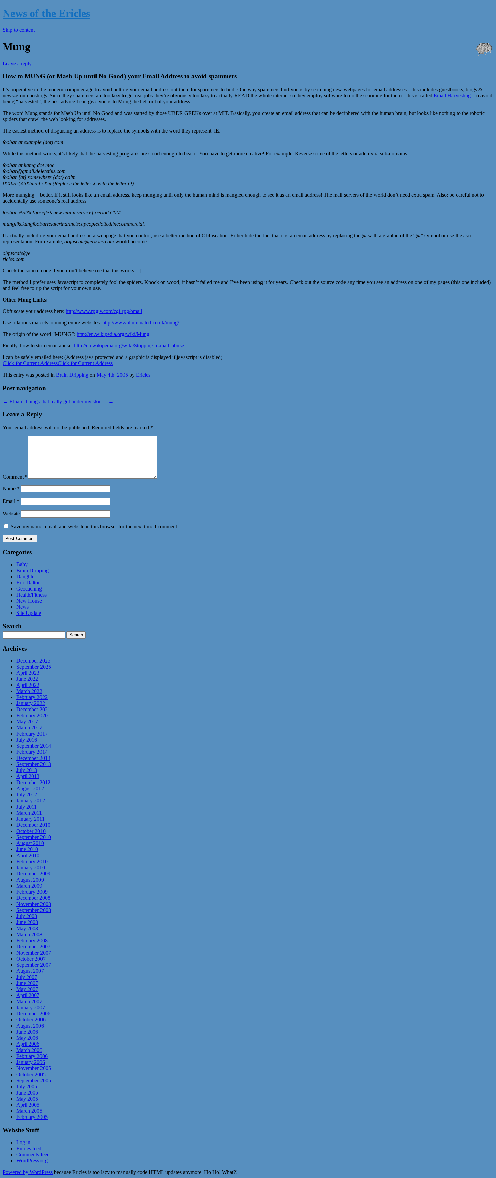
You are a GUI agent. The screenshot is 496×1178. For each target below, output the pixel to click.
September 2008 (33, 910)
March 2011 (29, 813)
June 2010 (27, 849)
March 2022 (29, 691)
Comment (15, 477)
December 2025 (33, 661)
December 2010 (33, 825)
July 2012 (26, 794)
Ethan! (13, 401)
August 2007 (30, 971)
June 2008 (27, 922)
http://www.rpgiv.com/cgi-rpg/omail (104, 311)
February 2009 (32, 892)
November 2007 (33, 953)
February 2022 (32, 697)
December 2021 (33, 709)
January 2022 (30, 703)
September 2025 (33, 667)
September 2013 (33, 764)
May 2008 (27, 928)
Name (11, 488)
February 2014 (32, 752)
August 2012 (30, 788)
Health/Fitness (31, 595)
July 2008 (26, 916)
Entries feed (29, 1148)
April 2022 (27, 685)
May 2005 (27, 1099)
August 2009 (30, 880)
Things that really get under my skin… (69, 401)
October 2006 (31, 1020)
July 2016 (26, 740)
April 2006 (27, 1044)
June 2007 (27, 983)
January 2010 (30, 867)
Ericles (143, 375)
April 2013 (27, 776)
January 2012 (30, 800)
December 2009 (33, 873)
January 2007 (30, 1007)
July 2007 (26, 977)
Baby (22, 564)
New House (29, 601)
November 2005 (33, 1068)
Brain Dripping (72, 375)
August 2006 (30, 1026)
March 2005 (29, 1111)
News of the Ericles (46, 13)
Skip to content (19, 30)
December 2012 (33, 782)
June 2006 (27, 1032)
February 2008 (32, 940)
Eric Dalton (28, 582)
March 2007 (29, 1001)
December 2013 (33, 758)
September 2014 (33, 746)
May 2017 (27, 721)
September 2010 (33, 837)
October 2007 (31, 959)
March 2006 (29, 1050)
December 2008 (33, 898)
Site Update (28, 613)
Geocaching (29, 589)
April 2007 (27, 995)
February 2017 (32, 734)
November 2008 (33, 904)
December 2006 (33, 1013)
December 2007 (33, 946)
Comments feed (33, 1154)
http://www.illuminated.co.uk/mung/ (140, 323)
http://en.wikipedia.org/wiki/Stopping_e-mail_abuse (129, 345)
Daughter (26, 576)
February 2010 (32, 861)
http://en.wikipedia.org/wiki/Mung (113, 334)
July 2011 (26, 807)
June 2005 (27, 1093)
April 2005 (27, 1105)
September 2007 (33, 965)
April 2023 (27, 673)
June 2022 (27, 679)
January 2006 (30, 1062)
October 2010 (31, 831)
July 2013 (26, 770)
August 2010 (30, 843)
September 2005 (33, 1080)
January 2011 (30, 819)
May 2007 (27, 989)
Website (11, 513)
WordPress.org (32, 1160)
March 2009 (29, 886)
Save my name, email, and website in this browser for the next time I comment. (94, 526)
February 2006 (32, 1056)
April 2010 (27, 855)
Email (11, 501)
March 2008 (29, 934)
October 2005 (31, 1074)
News (22, 607)
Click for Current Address (30, 363)
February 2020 (32, 715)
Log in (23, 1142)
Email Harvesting (452, 95)
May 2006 (27, 1038)
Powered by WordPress (28, 1172)
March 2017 (29, 727)
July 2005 (26, 1086)
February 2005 (32, 1117)
